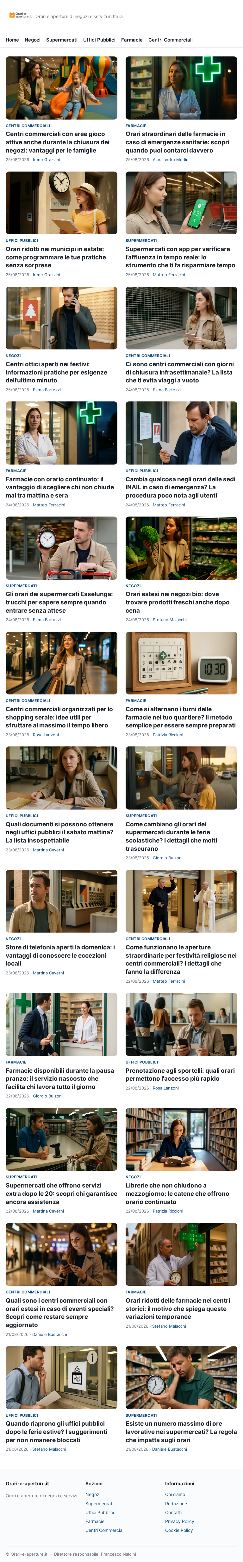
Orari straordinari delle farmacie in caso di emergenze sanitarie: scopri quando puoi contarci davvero (177, 142)
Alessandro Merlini (171, 159)
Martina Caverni (48, 849)
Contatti (173, 1512)
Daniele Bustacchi (49, 1334)
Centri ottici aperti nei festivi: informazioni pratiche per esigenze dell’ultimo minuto (56, 372)
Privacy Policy (179, 1521)
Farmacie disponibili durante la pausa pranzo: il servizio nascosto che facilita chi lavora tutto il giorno (60, 1078)
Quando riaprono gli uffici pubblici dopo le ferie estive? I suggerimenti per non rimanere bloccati (56, 1431)
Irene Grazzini (46, 159)
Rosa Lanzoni (46, 734)
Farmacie (132, 40)
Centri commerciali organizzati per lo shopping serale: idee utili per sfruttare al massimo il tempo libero (59, 717)
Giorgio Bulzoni (168, 857)
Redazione (176, 1503)
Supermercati (62, 40)
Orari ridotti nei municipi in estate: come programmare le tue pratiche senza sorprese (56, 257)
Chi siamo (175, 1494)
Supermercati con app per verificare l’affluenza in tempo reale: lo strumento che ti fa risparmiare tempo (180, 257)
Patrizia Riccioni (168, 734)
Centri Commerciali (170, 40)
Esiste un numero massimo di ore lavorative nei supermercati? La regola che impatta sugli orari (181, 1431)
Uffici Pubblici (99, 40)
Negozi (32, 40)
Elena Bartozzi (47, 389)
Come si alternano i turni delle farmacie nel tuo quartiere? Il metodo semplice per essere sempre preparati (181, 717)
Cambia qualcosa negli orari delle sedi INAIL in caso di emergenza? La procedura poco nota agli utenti (180, 487)
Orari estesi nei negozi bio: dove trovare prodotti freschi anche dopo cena (178, 602)
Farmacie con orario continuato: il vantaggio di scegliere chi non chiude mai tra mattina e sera (60, 487)
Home (12, 40)
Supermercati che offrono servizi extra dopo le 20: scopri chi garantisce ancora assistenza (61, 1193)
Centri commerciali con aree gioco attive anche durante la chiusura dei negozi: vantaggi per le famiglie (57, 142)
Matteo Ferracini (169, 274)
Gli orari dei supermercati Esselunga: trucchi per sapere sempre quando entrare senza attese (59, 602)
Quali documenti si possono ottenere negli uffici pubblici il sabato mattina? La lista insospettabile (60, 832)
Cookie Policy (179, 1530)
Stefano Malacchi (170, 619)
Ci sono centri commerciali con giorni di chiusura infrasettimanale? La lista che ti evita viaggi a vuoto (180, 372)
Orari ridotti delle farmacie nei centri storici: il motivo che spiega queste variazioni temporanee (178, 1308)
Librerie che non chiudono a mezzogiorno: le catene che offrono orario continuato (177, 1193)
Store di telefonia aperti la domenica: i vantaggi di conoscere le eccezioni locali (60, 955)
